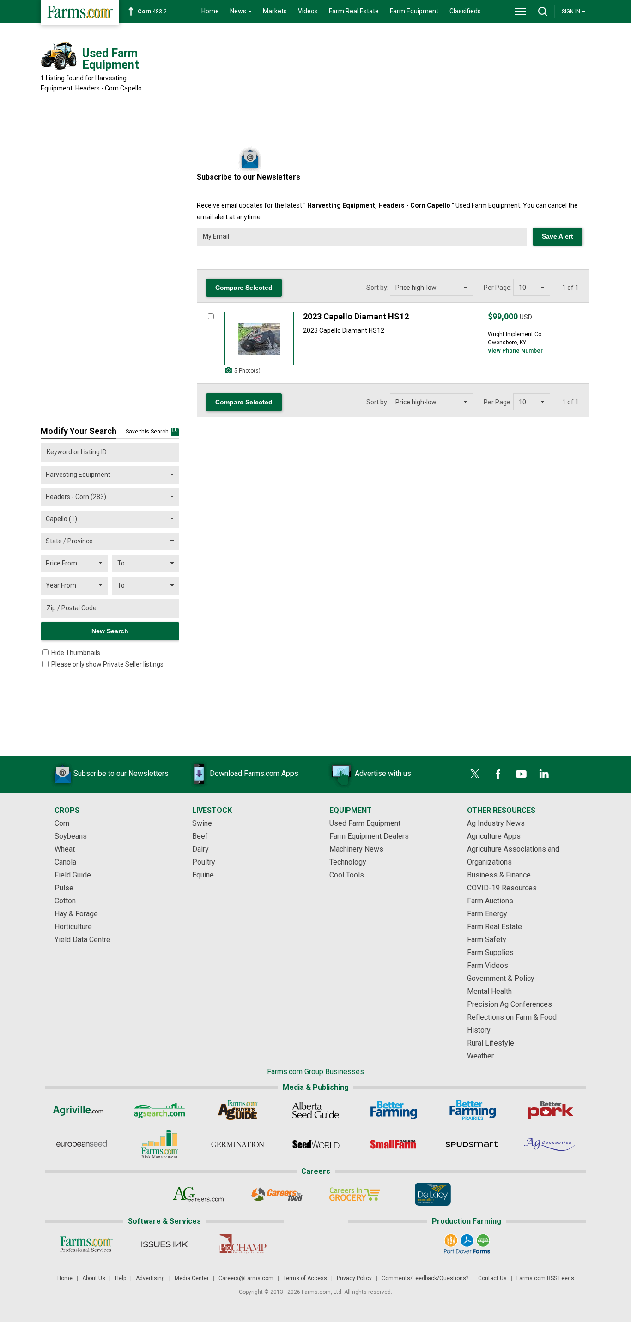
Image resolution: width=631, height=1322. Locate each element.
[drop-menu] (520, 11)
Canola (65, 862)
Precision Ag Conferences (509, 1004)
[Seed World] (316, 1144)
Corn (62, 823)
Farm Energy (487, 913)
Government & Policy (500, 978)
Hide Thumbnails (75, 652)
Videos (308, 11)
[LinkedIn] (544, 774)
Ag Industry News (496, 823)
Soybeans (71, 836)
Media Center (192, 1278)
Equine (203, 875)
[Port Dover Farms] (467, 1244)
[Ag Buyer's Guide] (238, 1110)
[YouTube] (521, 774)
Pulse (64, 887)
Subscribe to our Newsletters (121, 773)
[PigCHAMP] (242, 1244)
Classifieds (465, 11)
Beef (200, 836)
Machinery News (356, 849)
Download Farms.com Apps (254, 773)
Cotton (65, 900)
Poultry (203, 862)
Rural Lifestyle (490, 1043)
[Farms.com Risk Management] (159, 1144)
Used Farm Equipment (364, 823)
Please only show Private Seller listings (107, 664)
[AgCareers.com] (198, 1194)
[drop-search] (543, 11)
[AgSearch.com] (159, 1110)
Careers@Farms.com (245, 1278)
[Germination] (238, 1144)
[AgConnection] (550, 1144)
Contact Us (492, 1278)
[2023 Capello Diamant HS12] (259, 338)
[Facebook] (498, 774)
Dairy (200, 849)
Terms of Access (305, 1278)
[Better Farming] (394, 1110)
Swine (202, 823)
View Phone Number (515, 351)
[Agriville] (81, 1110)
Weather (480, 1056)
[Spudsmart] (472, 1144)
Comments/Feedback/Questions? (425, 1278)
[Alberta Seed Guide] (316, 1110)
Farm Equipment (414, 11)
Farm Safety (486, 939)
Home (210, 11)
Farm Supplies (490, 952)
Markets (275, 11)
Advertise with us (383, 773)
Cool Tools (346, 875)
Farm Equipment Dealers (369, 836)
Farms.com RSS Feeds (545, 1278)
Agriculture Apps (494, 836)
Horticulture (73, 926)
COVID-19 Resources (502, 887)
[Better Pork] (550, 1110)
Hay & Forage (76, 913)
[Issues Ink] (164, 1244)
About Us (93, 1278)
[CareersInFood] (276, 1194)
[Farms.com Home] (80, 12)
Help (120, 1278)
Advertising (150, 1278)
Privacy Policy (354, 1278)
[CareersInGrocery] (354, 1194)
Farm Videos (487, 965)
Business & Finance (499, 875)
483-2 (152, 11)
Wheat (65, 849)
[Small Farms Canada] (394, 1144)
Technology (347, 862)
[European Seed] (81, 1144)
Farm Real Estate (354, 11)
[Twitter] (475, 774)
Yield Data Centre (82, 939)
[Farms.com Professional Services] (86, 1244)
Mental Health (489, 991)
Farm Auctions (490, 900)
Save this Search (147, 431)
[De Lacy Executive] (432, 1194)
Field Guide (73, 875)
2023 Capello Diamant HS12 (356, 316)
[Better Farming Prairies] (472, 1110)
